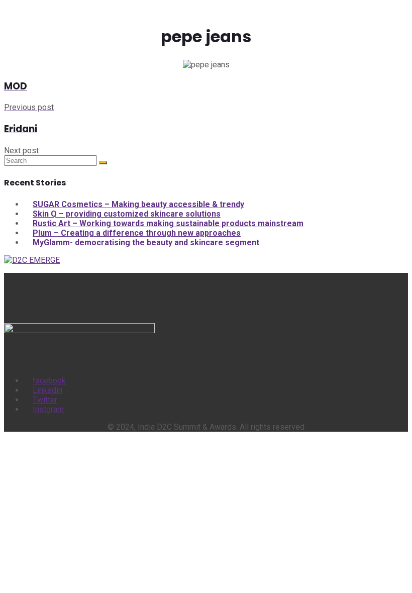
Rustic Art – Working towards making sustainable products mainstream (168, 223)
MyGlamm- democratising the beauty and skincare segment (146, 242)
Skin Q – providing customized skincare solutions (127, 214)
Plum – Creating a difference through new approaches (137, 233)
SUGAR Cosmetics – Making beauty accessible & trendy (138, 204)
